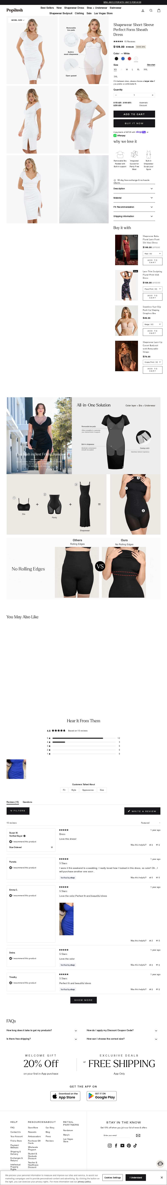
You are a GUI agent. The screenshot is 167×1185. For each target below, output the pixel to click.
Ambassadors (34, 1136)
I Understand (136, 1177)
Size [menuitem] (102, 790)
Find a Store (16, 1141)
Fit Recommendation (124, 207)
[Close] (161, 1177)
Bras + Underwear (97, 7)
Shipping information (124, 216)
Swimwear (115, 7)
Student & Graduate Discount (32, 1156)
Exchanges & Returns (16, 1159)
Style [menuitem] (73, 790)
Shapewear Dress (74, 7)
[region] (17, 769)
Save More (33, 1127)
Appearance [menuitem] (88, 790)
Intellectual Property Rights (15, 1167)
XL (138, 69)
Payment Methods (14, 1146)
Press (48, 1136)
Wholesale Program (33, 1148)
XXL (146, 69)
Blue (123, 59)
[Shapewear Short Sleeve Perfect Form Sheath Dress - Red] (14, 684)
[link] (15, 10)
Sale (89, 13)
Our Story (50, 1127)
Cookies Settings (112, 1177)
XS (115, 69)
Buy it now (134, 123)
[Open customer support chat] (160, 1164)
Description (119, 188)
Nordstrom (68, 1130)
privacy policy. (84, 1181)
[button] (32, 50)
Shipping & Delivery (15, 1152)
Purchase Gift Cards (34, 1142)
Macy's (66, 1135)
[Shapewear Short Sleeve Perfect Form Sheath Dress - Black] (4, 684)
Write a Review (145, 812)
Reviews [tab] (13, 802)
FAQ (12, 1127)
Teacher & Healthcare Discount (33, 1164)
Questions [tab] (27, 802)
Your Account (16, 1136)
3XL (116, 76)
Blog (48, 1132)
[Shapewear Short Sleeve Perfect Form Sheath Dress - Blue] (9, 684)
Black (116, 59)
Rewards (32, 1132)
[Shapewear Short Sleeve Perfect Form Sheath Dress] (20, 652)
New (59, 7)
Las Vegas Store (103, 13)
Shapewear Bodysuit (60, 13)
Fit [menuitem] (64, 790)
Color (122, 53)
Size (134, 64)
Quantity (118, 89)
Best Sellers (47, 7)
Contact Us (15, 1132)
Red (129, 59)
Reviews (50, 1141)
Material (117, 197)
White (136, 59)
